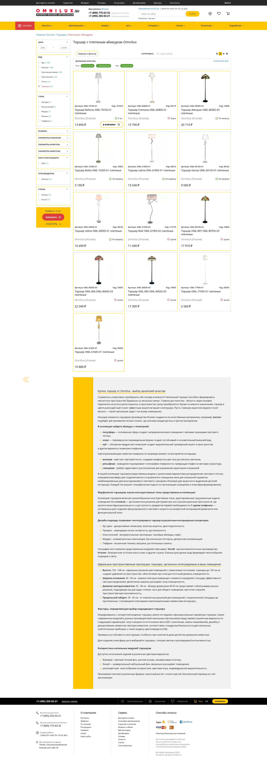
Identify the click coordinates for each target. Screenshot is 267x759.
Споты (46, 81)
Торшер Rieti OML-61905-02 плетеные (150, 231)
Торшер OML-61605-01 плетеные (94, 352)
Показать (51, 217)
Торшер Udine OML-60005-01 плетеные (98, 231)
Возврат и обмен (125, 727)
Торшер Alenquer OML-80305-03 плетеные (200, 111)
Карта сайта (86, 736)
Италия (46, 195)
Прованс (46, 116)
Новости (122, 739)
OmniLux (47, 179)
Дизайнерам (139, 2)
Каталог (27, 25)
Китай (46, 199)
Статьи (121, 742)
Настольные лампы (52, 72)
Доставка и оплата (45, 2)
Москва (105, 9)
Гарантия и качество (127, 724)
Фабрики (84, 721)
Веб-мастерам (124, 730)
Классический (49, 107)
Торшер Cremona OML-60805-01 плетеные (147, 111)
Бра (46, 62)
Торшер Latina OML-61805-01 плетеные (151, 170)
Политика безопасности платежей (170, 733)
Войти (228, 3)
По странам (86, 724)
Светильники (49, 77)
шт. (201, 701)
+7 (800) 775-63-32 (109, 12)
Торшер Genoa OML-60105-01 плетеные (205, 170)
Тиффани (47, 121)
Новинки (84, 730)
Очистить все (221, 61)
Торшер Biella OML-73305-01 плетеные (98, 170)
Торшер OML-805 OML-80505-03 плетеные (147, 293)
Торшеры (61, 34)
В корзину (109, 124)
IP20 (45, 163)
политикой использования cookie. (171, 747)
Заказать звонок (69, 701)
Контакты (175, 2)
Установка (119, 2)
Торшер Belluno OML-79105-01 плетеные (93, 111)
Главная (40, 34)
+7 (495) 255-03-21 (109, 16)
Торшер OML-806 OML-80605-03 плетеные (94, 293)
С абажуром (102, 66)
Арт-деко (46, 102)
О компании (88, 712)
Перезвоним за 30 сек (148, 9)
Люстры (47, 67)
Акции (83, 733)
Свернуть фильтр (87, 53)
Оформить (220, 701)
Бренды (158, 2)
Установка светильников (129, 721)
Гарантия (68, 2)
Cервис (122, 712)
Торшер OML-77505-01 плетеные (201, 291)
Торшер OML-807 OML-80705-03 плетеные (200, 232)
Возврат (85, 2)
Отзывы (101, 2)
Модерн (46, 111)
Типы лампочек (125, 745)
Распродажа (86, 727)
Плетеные (86, 66)
